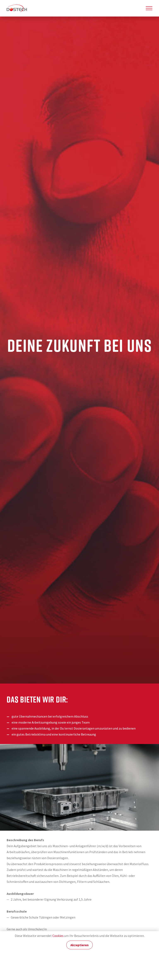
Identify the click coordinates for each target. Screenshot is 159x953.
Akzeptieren (79, 945)
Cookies (58, 936)
